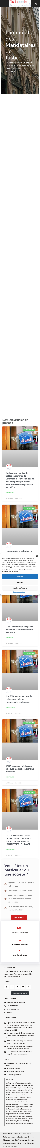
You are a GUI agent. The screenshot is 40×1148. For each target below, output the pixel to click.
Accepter (20, 577)
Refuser (20, 582)
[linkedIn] (17, 987)
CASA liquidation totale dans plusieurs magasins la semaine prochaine (20, 769)
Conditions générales (14, 1074)
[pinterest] (23, 987)
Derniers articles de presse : (15, 421)
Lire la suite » (10, 493)
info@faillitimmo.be (13, 1009)
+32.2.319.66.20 (12, 1006)
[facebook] (6, 987)
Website (9, 1013)
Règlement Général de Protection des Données (18, 1140)
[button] (37, 556)
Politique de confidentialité (15, 1071)
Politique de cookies (19, 592)
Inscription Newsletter (20, 993)
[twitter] (12, 987)
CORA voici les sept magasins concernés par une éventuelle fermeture (19, 629)
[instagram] (28, 987)
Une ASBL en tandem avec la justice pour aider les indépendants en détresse (19, 699)
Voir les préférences (20, 588)
